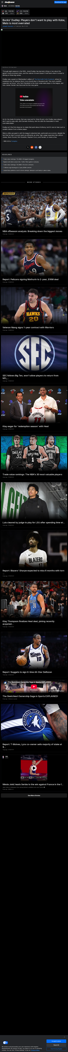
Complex (14, 141)
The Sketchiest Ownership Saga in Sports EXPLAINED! (30, 696)
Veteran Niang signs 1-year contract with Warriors (28, 327)
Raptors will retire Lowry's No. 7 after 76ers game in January (21, 162)
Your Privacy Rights (56, 1049)
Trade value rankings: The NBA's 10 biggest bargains (18, 159)
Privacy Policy (35, 1050)
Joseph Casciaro (8, 26)
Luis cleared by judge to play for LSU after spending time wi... (34, 522)
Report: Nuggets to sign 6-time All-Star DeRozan (27, 672)
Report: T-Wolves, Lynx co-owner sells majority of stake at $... (32, 745)
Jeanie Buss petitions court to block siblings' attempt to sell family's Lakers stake (26, 170)
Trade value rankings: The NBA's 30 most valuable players (32, 474)
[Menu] (2, 2)
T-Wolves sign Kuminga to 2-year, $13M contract (17, 167)
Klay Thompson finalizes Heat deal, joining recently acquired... (28, 622)
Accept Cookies (56, 1041)
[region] (34, 1043)
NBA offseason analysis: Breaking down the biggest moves (32, 231)
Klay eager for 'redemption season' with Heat (26, 426)
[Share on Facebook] (36, 147)
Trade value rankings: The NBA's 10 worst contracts (18, 164)
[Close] (64, 1037)
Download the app (60, 2)
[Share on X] (27, 147)
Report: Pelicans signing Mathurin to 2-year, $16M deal (31, 279)
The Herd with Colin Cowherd (44, 79)
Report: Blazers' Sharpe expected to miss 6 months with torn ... (33, 572)
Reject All (56, 1045)
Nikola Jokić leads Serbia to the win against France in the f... (33, 784)
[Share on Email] (40, 147)
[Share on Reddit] (32, 147)
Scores (11, 6)
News (17, 6)
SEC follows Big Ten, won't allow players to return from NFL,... (30, 377)
